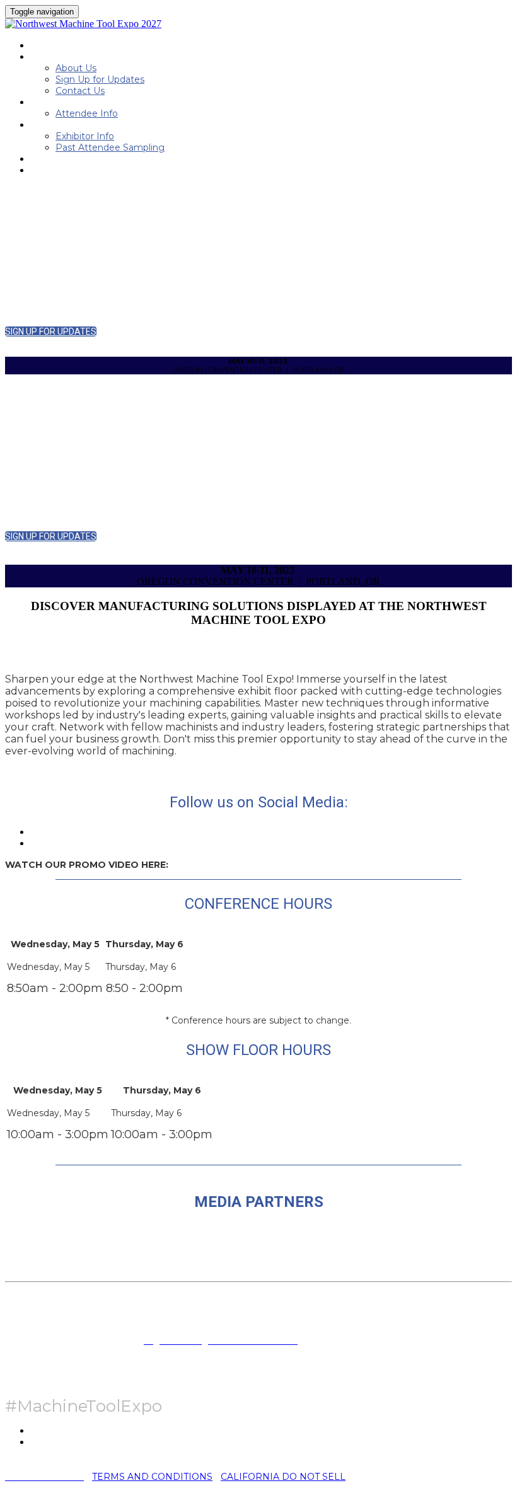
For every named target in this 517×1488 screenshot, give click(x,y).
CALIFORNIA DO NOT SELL (283, 1476)
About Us (75, 68)
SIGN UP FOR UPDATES (78, 170)
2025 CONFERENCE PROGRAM (93, 159)
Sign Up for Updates (99, 79)
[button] (50, 331)
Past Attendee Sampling (110, 147)
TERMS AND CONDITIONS (152, 1476)
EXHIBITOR (53, 125)
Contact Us (80, 90)
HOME (43, 45)
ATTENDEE (53, 102)
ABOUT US (52, 57)
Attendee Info (86, 113)
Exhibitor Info (84, 136)
